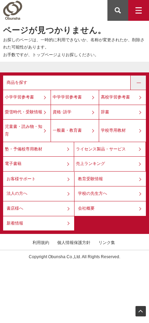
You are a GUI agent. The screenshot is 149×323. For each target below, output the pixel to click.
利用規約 (41, 243)
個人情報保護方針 (73, 243)
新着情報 (15, 223)
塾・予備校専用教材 (23, 149)
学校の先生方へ (92, 193)
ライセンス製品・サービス (101, 149)
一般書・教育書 (67, 130)
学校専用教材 (113, 130)
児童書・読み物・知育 (23, 130)
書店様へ (15, 208)
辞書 (105, 112)
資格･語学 (62, 112)
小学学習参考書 (19, 97)
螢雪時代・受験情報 (23, 112)
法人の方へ (17, 193)
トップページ (44, 54)
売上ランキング (90, 163)
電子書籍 (13, 163)
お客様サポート (21, 178)
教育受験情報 (90, 178)
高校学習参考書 (115, 97)
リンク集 (106, 243)
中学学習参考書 (67, 97)
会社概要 (86, 208)
